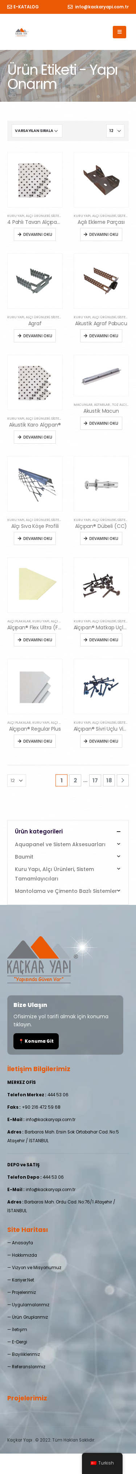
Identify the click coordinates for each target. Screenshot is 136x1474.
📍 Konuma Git (36, 1041)
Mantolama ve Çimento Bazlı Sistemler (66, 891)
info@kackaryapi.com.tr (101, 7)
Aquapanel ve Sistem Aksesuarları (60, 844)
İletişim (19, 1330)
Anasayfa (22, 1243)
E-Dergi (19, 1342)
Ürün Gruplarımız (30, 1317)
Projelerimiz (24, 1292)
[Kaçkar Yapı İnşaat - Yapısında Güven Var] (22, 32)
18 (109, 780)
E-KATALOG (26, 7)
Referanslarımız (28, 1367)
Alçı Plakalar (19, 621)
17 (95, 780)
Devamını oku (37, 234)
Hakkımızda (24, 1255)
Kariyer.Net (23, 1280)
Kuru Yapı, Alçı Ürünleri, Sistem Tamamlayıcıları (50, 215)
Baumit (24, 856)
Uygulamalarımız (30, 1305)
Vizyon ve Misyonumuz (36, 1268)
